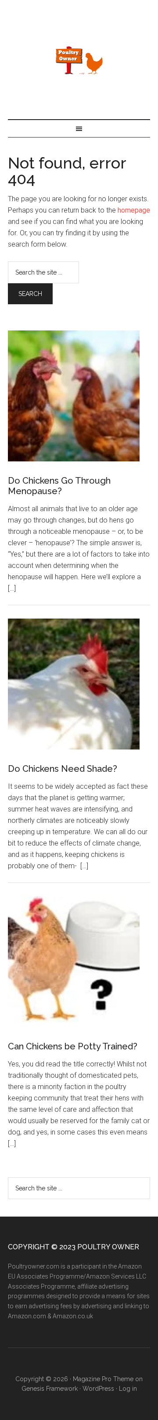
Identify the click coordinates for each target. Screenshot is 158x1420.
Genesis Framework (50, 1388)
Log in (128, 1388)
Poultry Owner (79, 59)
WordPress (98, 1388)
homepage (134, 210)
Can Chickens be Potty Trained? (72, 1046)
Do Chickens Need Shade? (62, 768)
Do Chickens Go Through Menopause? (59, 485)
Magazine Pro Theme (103, 1378)
